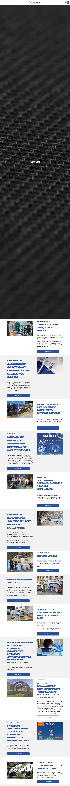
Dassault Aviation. (56, 629)
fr (65, 2)
